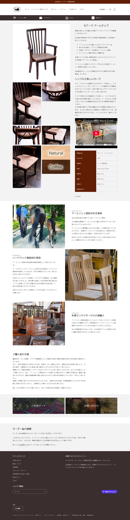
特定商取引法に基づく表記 (21, 474)
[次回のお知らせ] (117, 2)
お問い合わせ (17, 460)
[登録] (45, 491)
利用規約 (15, 467)
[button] (54, 9)
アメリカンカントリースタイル (25, 515)
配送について (17, 464)
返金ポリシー (17, 477)
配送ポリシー (66, 515)
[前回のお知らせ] (13, 2)
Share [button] (79, 196)
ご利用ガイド (23, 445)
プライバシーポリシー (20, 470)
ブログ (15, 480)
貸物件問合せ (90, 515)
